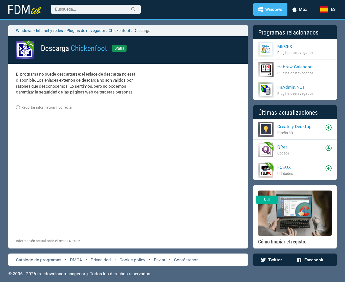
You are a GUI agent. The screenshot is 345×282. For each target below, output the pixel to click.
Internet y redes (49, 30)
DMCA (76, 259)
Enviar (159, 259)
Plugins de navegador (85, 30)
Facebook (313, 259)
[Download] (329, 127)
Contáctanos (186, 259)
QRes (282, 146)
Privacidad (101, 259)
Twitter (275, 259)
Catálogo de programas (38, 259)
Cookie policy (132, 259)
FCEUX (284, 167)
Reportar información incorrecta (46, 107)
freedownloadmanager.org (62, 273)
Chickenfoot (119, 30)
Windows (24, 30)
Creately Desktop (294, 126)
